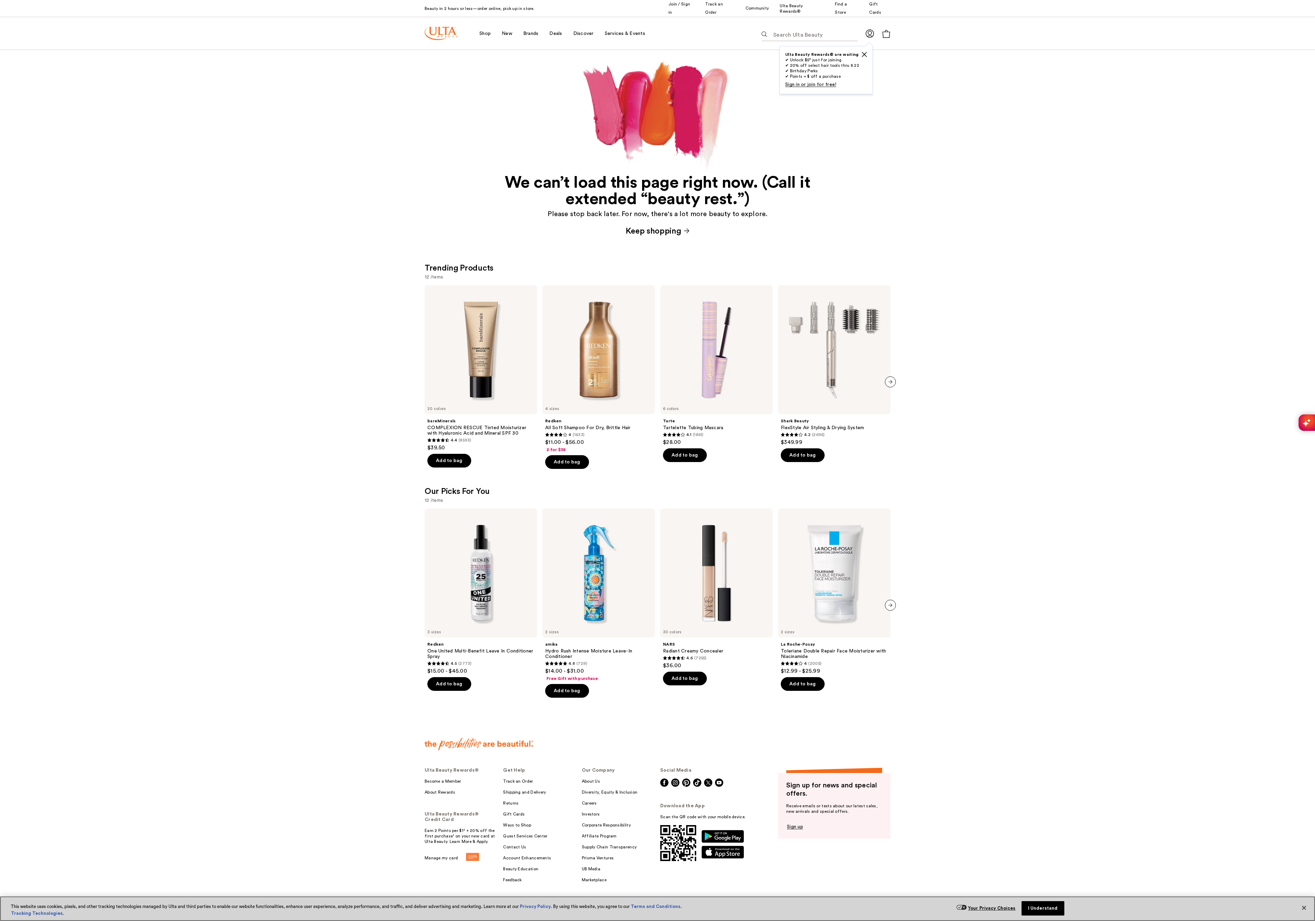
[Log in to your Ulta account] (870, 33)
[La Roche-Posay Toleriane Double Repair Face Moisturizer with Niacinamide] (834, 591)
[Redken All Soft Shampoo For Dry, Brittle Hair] (598, 368)
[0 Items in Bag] (886, 33)
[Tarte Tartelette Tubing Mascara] (716, 365)
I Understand (1043, 908)
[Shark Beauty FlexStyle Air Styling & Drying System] (834, 365)
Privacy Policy (535, 906)
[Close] (1304, 908)
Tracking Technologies (37, 913)
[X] (864, 54)
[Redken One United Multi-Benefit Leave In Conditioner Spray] (481, 591)
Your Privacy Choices (992, 908)
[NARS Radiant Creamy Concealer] (716, 589)
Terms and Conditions (655, 906)
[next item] (890, 381)
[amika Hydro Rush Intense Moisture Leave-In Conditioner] (598, 595)
